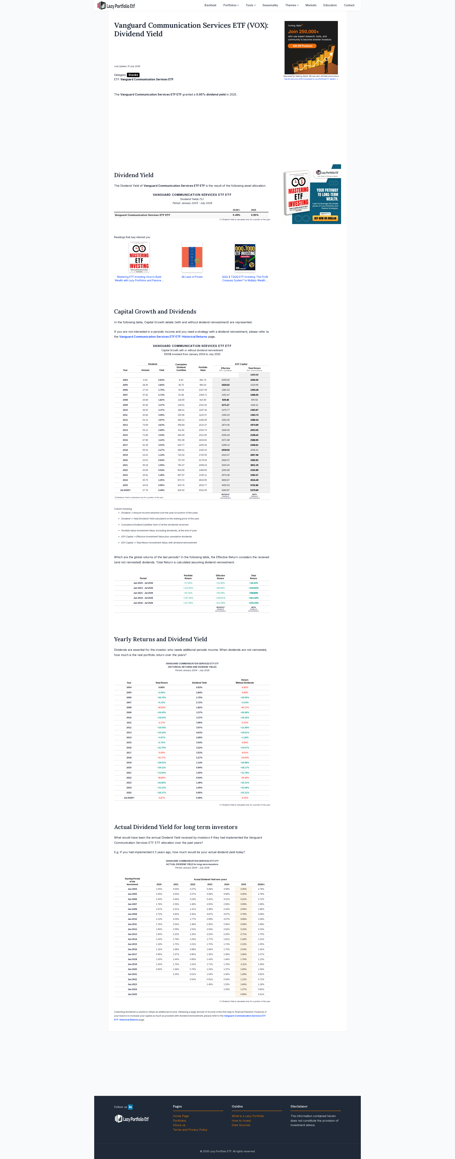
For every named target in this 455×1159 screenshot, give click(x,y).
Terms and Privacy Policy (190, 1129)
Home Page (181, 1116)
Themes (290, 5)
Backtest (210, 5)
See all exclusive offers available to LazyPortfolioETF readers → (311, 79)
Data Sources (241, 1125)
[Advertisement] (192, 52)
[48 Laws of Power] (192, 257)
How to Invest (241, 1120)
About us (179, 1125)
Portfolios (229, 5)
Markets (311, 5)
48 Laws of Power (192, 276)
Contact (349, 5)
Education (330, 5)
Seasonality (270, 5)
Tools (249, 5)
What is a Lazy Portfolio (248, 1116)
